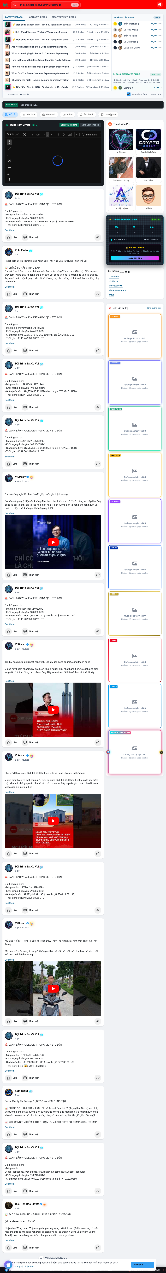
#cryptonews (115, 285)
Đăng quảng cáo (154, 308)
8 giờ (17, 1208)
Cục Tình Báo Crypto (27, 1204)
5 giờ (17, 649)
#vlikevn (113, 281)
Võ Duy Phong (131, 42)
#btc (111, 294)
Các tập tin (110, 114)
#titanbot (114, 276)
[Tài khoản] (160, 4)
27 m (17, 198)
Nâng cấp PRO (135, 258)
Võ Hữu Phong (131, 30)
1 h (16, 255)
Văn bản (30, 114)
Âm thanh (88, 114)
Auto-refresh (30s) (139, 94)
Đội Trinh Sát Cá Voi (27, 193)
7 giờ (17, 1095)
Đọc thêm (9, 230)
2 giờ (17, 368)
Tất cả (11, 114)
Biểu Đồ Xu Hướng (69, 125)
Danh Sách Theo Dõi (91, 125)
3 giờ (17, 424)
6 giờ (17, 928)
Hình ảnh (50, 114)
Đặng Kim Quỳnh (132, 48)
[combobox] (45, 4)
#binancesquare (117, 290)
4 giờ (17, 481)
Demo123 (128, 88)
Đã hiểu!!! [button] (138, 1264)
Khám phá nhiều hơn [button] (23, 1266)
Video (69, 114)
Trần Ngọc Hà (130, 36)
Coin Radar (21, 250)
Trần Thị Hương (131, 24)
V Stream (20, 476)
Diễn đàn (25, 94)
